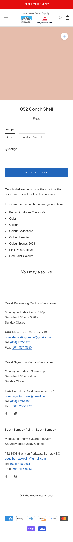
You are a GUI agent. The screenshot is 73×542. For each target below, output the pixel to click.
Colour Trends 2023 (22, 243)
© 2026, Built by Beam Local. (37, 495)
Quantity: (11, 149)
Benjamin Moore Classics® (27, 212)
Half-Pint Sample (32, 137)
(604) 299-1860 (20, 401)
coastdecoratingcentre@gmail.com (28, 337)
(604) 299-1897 (22, 406)
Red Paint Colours (21, 256)
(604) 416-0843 (22, 468)
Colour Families (19, 237)
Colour (13, 224)
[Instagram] (15, 413)
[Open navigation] (6, 17)
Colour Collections (21, 231)
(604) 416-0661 (20, 463)
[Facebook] (6, 413)
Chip (10, 137)
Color (12, 218)
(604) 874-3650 (22, 347)
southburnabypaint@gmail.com (25, 458)
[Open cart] (67, 17)
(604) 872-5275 (20, 342)
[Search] (60, 18)
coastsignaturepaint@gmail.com (26, 396)
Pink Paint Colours (21, 249)
